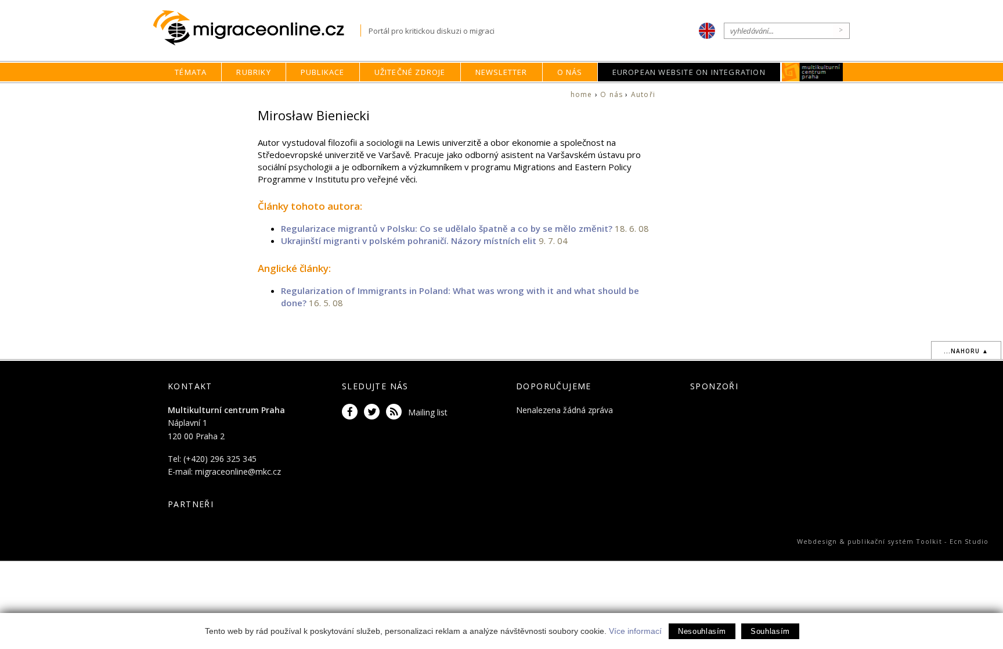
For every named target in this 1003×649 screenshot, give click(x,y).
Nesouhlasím (702, 631)
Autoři (643, 94)
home (582, 94)
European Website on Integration (689, 72)
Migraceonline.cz (256, 28)
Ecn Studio (969, 541)
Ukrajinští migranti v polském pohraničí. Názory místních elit (408, 240)
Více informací (635, 631)
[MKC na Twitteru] (374, 412)
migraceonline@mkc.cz (238, 471)
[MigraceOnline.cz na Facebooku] (352, 412)
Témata (191, 72)
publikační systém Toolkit (894, 541)
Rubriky (253, 72)
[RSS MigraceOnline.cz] (396, 412)
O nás (570, 72)
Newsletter (501, 72)
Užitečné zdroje (410, 72)
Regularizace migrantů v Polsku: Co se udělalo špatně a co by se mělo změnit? (446, 228)
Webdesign (817, 541)
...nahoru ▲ (966, 351)
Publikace (323, 72)
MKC (812, 72)
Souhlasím (770, 631)
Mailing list (428, 412)
